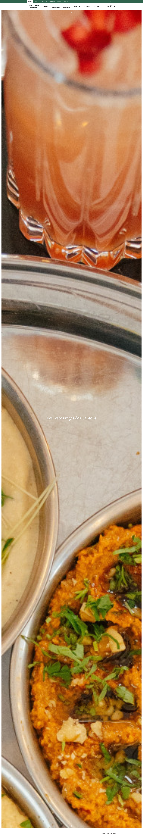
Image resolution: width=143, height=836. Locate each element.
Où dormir (87, 6)
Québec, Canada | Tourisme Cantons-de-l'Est (33, 6)
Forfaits (96, 6)
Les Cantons (44, 6)
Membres (44, 1)
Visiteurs (30, 1)
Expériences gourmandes (55, 6)
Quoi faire (77, 6)
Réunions (37, 1)
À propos (66, 1)
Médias (59, 1)
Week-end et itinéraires (66, 6)
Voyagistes (52, 1)
